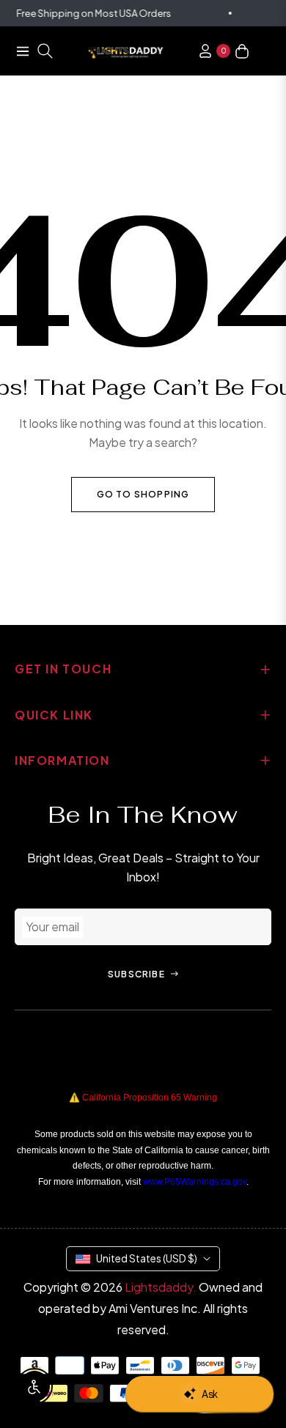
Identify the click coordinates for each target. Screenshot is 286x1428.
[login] (199, 51)
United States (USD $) (146, 1258)
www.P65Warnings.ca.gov (194, 1182)
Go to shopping (143, 494)
